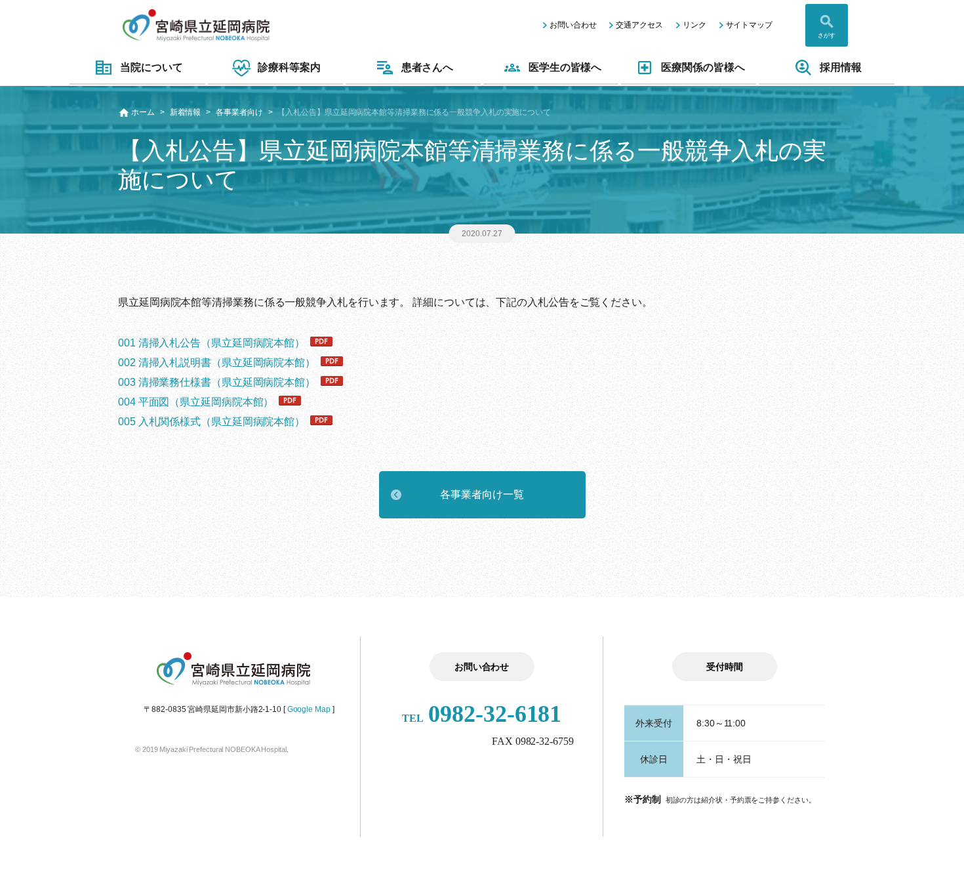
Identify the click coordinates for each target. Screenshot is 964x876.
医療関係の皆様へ (702, 67)
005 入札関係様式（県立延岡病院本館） (211, 421)
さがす (826, 35)
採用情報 (841, 67)
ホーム (143, 112)
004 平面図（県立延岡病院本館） (195, 401)
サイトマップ (749, 25)
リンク (694, 25)
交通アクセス (639, 25)
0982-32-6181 (482, 714)
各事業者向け (239, 112)
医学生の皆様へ (565, 67)
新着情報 (185, 112)
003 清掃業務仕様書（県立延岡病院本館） (216, 382)
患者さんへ (427, 67)
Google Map (309, 709)
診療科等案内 (289, 67)
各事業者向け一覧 (481, 494)
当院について (151, 67)
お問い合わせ (573, 25)
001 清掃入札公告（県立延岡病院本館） (211, 342)
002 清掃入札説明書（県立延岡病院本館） (216, 362)
